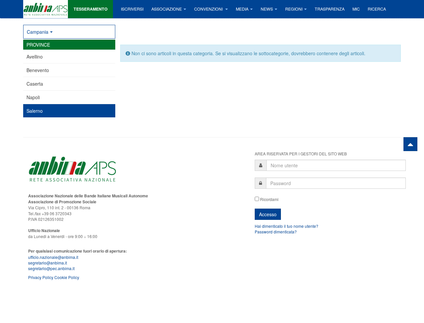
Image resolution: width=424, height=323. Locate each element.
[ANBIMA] (45, 9)
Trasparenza (329, 9)
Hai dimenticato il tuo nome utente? (286, 226)
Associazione (166, 9)
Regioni (293, 9)
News (267, 9)
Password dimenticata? (276, 231)
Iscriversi (132, 9)
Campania (37, 31)
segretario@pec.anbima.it (51, 268)
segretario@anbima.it (47, 262)
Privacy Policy (40, 277)
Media (242, 9)
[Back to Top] (410, 144)
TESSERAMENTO (91, 9)
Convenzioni (209, 9)
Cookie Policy (66, 277)
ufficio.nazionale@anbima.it (53, 257)
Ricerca (377, 9)
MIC (356, 9)
